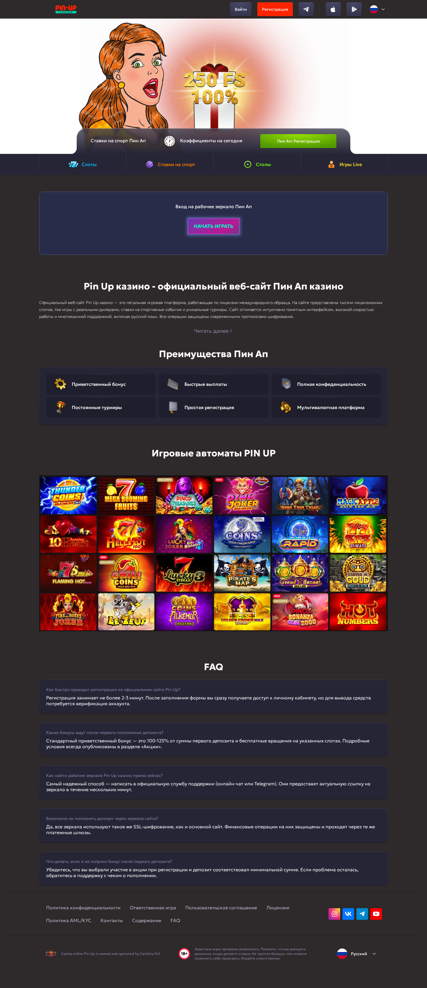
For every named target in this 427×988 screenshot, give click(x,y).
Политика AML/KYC (68, 920)
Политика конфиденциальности (83, 907)
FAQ (175, 920)
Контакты (112, 920)
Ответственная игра (153, 907)
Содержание (146, 920)
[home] (66, 9)
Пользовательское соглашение (221, 907)
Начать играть (213, 226)
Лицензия (277, 907)
